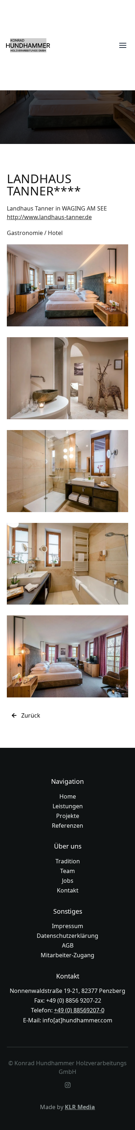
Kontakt (67, 890)
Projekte (67, 816)
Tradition (67, 861)
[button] (122, 45)
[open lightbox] (68, 285)
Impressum (67, 926)
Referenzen (67, 826)
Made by (67, 1107)
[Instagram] (67, 1085)
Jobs (67, 881)
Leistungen (68, 806)
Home (67, 796)
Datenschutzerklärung (67, 936)
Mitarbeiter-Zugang (67, 955)
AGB (67, 945)
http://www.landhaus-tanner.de (49, 217)
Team (67, 871)
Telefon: (67, 1010)
